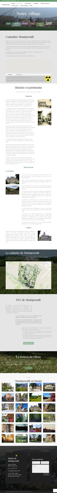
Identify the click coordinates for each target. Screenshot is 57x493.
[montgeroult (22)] (35, 391)
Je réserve (28, 368)
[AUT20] (8, 442)
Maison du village (24, 5)
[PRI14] (49, 401)
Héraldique (10, 74)
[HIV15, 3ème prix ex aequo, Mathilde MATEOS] (22, 411)
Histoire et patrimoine (16, 24)
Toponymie (19, 74)
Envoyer (46, 474)
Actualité (13, 3)
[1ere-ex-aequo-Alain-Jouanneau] (8, 411)
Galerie (48, 23)
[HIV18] (49, 432)
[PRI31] (35, 421)
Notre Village (19, 3)
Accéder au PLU (28, 343)
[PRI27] (22, 391)
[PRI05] (22, 421)
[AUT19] (22, 432)
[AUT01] (49, 411)
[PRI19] (8, 432)
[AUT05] (8, 421)
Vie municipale (28, 3)
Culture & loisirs (14, 5)
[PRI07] (8, 391)
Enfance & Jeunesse (45, 3)
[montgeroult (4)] (8, 401)
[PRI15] (35, 401)
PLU (33, 23)
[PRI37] (35, 442)
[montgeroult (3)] (49, 391)
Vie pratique (35, 3)
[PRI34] (49, 421)
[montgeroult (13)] (22, 442)
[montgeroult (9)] (35, 411)
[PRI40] (49, 442)
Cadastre (25, 23)
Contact (30, 5)
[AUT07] (35, 432)
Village (8, 23)
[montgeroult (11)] (22, 401)
